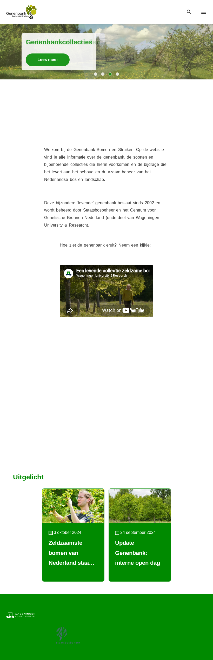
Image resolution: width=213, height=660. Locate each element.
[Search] (189, 12)
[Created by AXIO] (202, 615)
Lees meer (47, 59)
